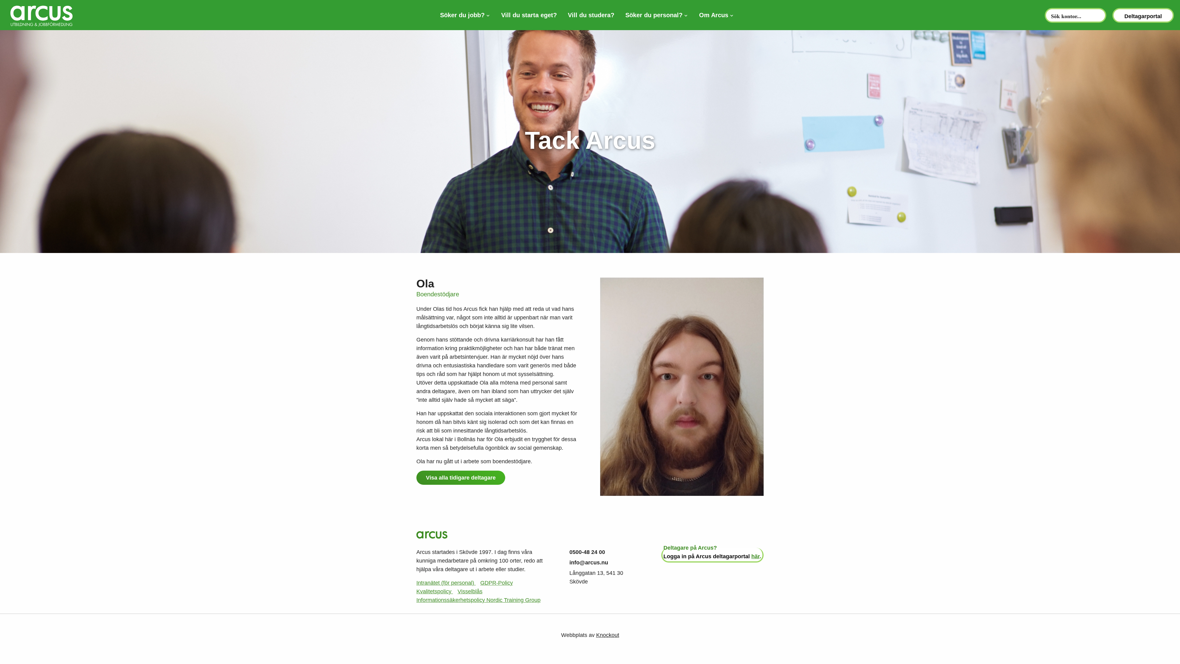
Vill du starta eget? (529, 15)
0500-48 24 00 (587, 552)
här (755, 556)
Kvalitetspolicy (434, 591)
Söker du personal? (653, 15)
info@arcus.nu (588, 562)
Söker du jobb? (462, 15)
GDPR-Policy (496, 583)
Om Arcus (713, 15)
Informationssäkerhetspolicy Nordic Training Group (478, 600)
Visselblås (470, 591)
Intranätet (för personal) (446, 583)
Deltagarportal (1143, 16)
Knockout (607, 635)
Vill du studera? (591, 15)
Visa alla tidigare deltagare (461, 478)
